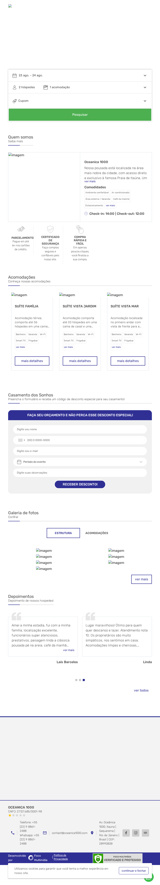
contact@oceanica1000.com (70, 833)
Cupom (23, 101)
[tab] (63, 533)
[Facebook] (126, 833)
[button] (144, 42)
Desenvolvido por (28, 857)
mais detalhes (32, 361)
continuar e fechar (134, 870)
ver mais (141, 579)
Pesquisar (80, 115)
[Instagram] (135, 833)
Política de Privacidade (61, 857)
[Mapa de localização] (80, 759)
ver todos (141, 690)
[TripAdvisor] (145, 833)
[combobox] (21, 440)
